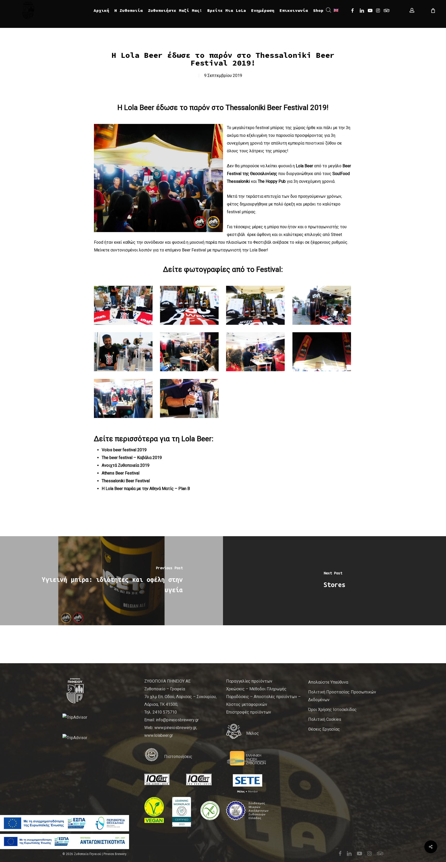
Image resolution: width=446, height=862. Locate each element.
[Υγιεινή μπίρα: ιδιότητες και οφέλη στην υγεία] (111, 580)
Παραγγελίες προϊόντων (249, 681)
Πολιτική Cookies (324, 719)
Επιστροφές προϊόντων (248, 712)
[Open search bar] (328, 10)
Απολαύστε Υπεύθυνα (328, 682)
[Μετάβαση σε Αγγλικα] (336, 10)
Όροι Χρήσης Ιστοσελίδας (332, 709)
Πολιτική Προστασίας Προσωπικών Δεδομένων (342, 696)
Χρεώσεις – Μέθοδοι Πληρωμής (256, 688)
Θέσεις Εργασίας (324, 729)
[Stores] (334, 580)
